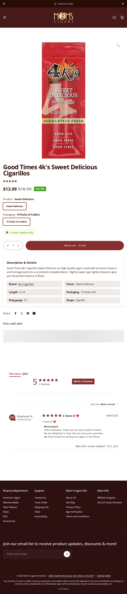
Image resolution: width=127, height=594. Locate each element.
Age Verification (74, 511)
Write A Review (83, 381)
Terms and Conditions (77, 516)
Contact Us (40, 497)
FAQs (37, 511)
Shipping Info (42, 507)
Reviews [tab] (15, 373)
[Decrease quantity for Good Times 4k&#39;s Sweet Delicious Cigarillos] (7, 245)
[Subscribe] (67, 554)
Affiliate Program (106, 497)
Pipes (6, 511)
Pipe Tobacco (10, 507)
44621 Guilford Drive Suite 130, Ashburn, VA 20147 (71, 575)
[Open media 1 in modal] (118, 46)
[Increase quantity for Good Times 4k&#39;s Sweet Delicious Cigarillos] (19, 245)
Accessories (9, 521)
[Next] (122, 3)
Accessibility (41, 516)
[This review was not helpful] (114, 446)
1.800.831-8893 (79, 3)
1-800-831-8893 (103, 575)
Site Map (70, 502)
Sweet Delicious (14, 206)
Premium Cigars (11, 497)
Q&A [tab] (25, 373)
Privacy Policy (73, 507)
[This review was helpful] (109, 446)
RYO (5, 516)
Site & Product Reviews (109, 502)
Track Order (41, 502)
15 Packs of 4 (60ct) (16, 221)
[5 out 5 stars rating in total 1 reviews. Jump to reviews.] (10, 181)
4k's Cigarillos (26, 284)
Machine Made (11, 502)
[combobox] (104, 404)
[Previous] (4, 3)
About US (71, 497)
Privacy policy (64, 589)
